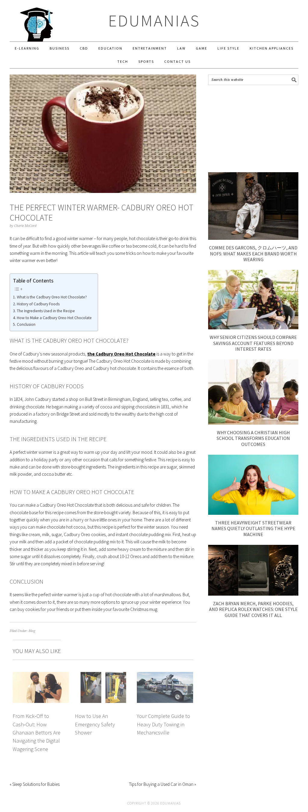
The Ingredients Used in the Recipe (46, 310)
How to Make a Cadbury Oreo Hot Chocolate (54, 317)
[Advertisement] (253, 128)
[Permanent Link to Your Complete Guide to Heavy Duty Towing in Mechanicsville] (165, 675)
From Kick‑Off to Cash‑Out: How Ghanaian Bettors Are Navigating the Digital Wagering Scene (36, 732)
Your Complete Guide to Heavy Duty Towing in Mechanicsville (163, 724)
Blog (32, 631)
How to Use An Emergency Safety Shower (95, 724)
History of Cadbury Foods (38, 304)
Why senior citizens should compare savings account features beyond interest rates (253, 343)
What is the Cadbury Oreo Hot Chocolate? (52, 297)
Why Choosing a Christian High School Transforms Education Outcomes (253, 438)
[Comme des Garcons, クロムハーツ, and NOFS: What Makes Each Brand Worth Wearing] (253, 238)
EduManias (154, 20)
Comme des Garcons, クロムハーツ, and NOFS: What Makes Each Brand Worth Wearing (253, 253)
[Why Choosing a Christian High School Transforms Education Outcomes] (253, 423)
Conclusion (26, 324)
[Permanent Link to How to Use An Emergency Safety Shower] (103, 675)
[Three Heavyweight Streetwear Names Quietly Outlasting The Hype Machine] (253, 513)
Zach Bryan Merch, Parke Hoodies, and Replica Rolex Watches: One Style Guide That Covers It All (253, 609)
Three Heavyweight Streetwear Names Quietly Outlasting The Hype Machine (253, 528)
